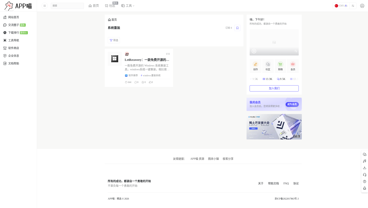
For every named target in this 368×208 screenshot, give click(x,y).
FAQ (286, 183)
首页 (114, 19)
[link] (112, 20)
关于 (260, 183)
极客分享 (228, 158)
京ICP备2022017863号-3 (287, 198)
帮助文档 (273, 183)
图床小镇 (213, 158)
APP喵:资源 (197, 158)
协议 (296, 183)
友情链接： (180, 158)
